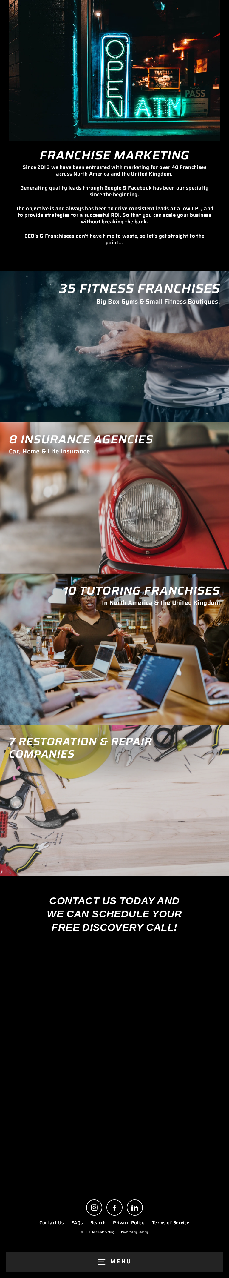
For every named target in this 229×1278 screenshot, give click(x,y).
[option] (114, 346)
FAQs (77, 1222)
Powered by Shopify (134, 1232)
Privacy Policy (129, 1222)
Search (98, 1222)
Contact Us (51, 1222)
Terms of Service (171, 1222)
